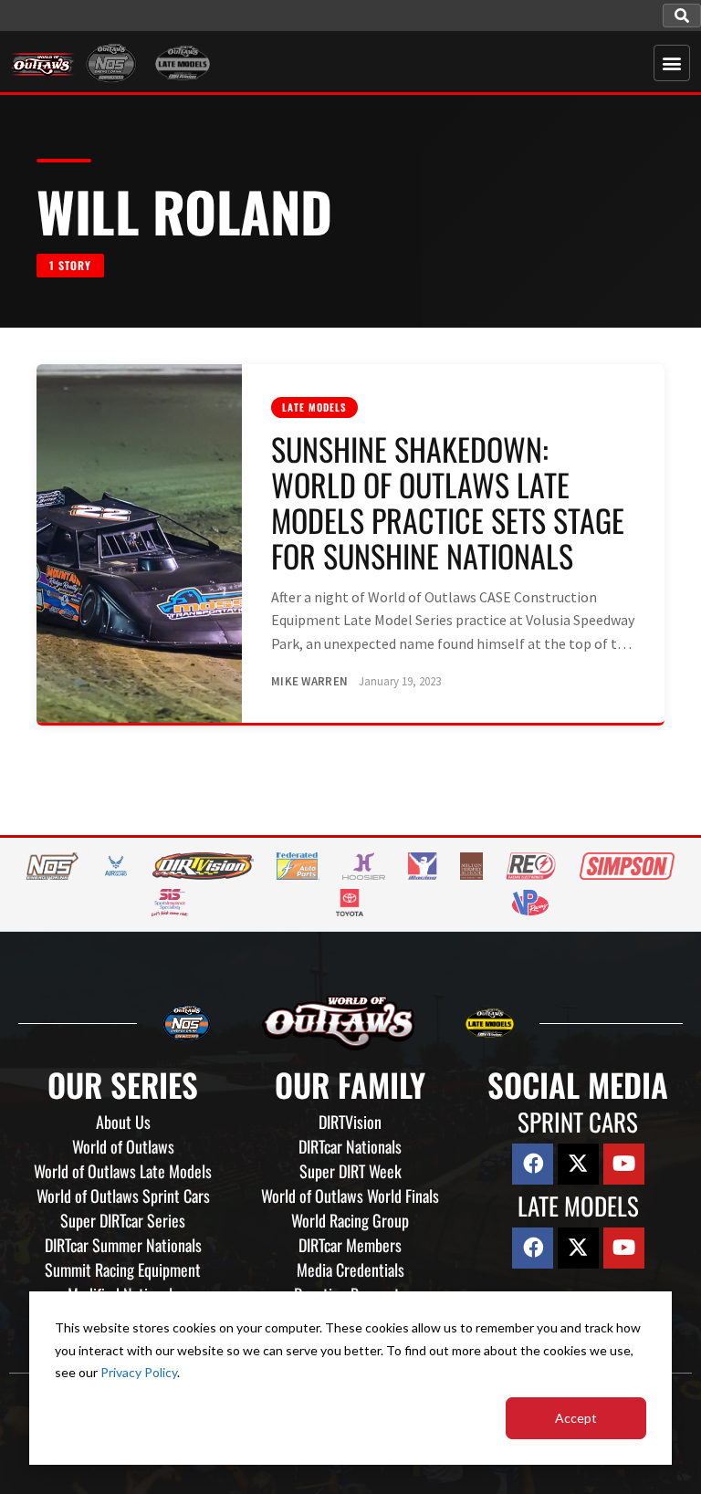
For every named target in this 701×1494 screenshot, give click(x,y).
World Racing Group (350, 1220)
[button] (682, 15)
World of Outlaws (123, 1146)
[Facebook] (532, 1164)
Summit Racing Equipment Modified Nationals (123, 1282)
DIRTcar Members (350, 1245)
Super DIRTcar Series (122, 1220)
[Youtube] (623, 1164)
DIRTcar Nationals (350, 1146)
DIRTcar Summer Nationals (123, 1245)
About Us (123, 1122)
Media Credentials (350, 1269)
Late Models (314, 407)
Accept (576, 1418)
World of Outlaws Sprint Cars (123, 1195)
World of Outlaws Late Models (123, 1171)
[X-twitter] (578, 1164)
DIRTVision (350, 1122)
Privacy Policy (138, 1372)
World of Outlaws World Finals (350, 1195)
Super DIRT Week (350, 1171)
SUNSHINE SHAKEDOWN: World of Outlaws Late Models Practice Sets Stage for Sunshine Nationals (447, 502)
